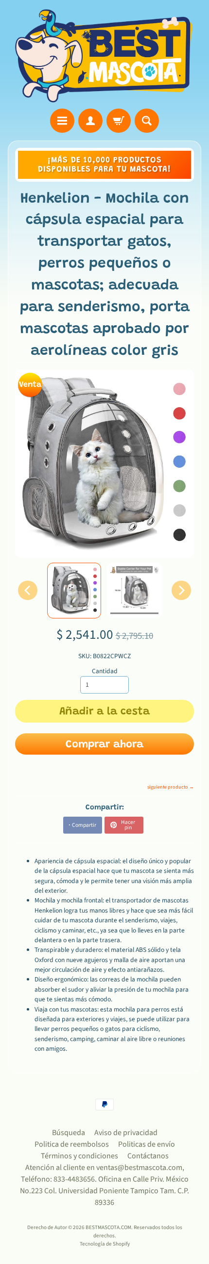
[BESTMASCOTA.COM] (104, 56)
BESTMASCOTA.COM (108, 1227)
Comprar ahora (104, 745)
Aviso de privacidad (125, 1132)
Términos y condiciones (79, 1156)
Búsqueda (68, 1132)
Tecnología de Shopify (105, 1244)
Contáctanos (148, 1156)
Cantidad (105, 671)
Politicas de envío (146, 1144)
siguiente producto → (170, 787)
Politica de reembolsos (72, 1144)
